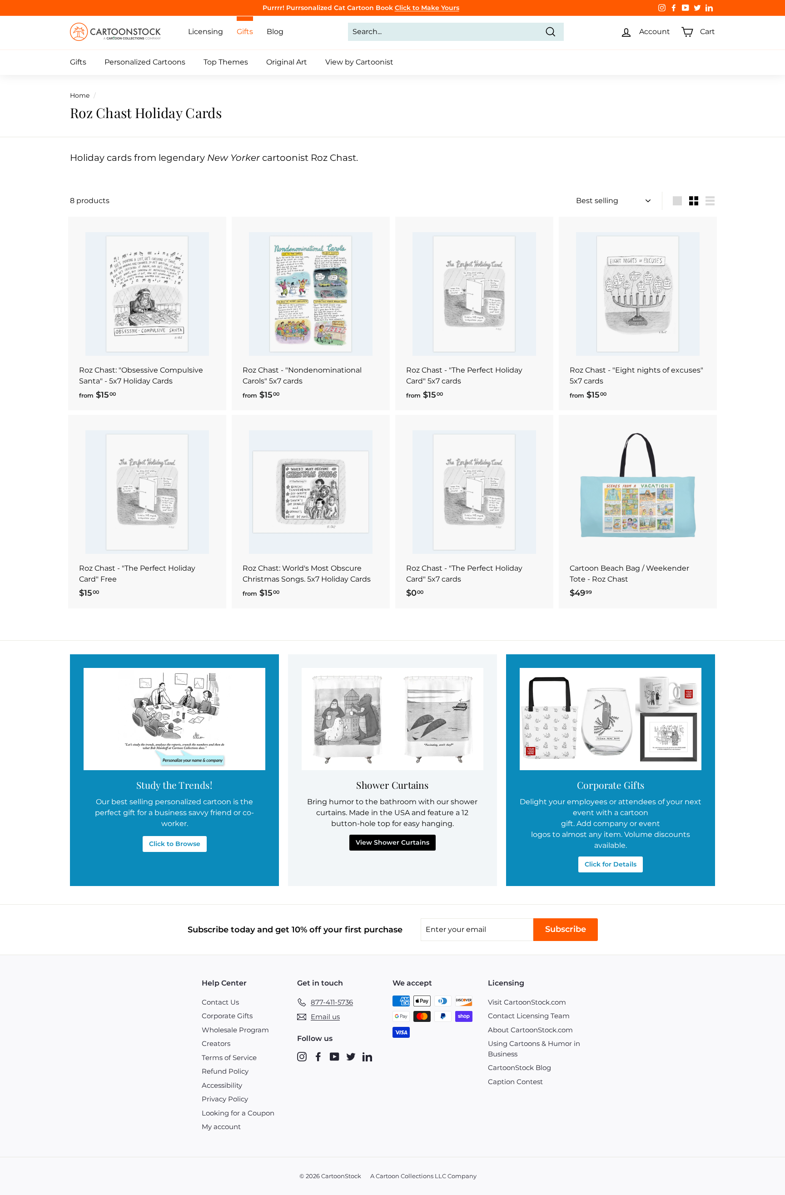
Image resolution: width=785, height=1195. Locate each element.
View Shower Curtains (392, 842)
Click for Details (610, 864)
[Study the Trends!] (174, 719)
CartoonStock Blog (519, 1067)
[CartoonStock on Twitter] (351, 1056)
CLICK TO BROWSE (433, 8)
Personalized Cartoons (144, 62)
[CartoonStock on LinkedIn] (367, 1056)
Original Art (286, 62)
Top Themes (226, 62)
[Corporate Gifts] (610, 719)
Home (79, 95)
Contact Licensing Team (529, 1015)
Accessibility (222, 1085)
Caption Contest (515, 1081)
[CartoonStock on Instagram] (302, 1056)
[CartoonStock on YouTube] (334, 1056)
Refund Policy (225, 1071)
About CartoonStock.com (530, 1030)
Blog (275, 31)
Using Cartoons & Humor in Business (534, 1048)
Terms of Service (229, 1057)
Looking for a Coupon (238, 1113)
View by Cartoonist (359, 62)
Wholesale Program (235, 1030)
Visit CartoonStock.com (527, 1002)
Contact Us (220, 1002)
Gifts (78, 62)
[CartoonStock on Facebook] (318, 1056)
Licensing (205, 31)
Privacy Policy (225, 1099)
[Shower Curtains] (392, 719)
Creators (216, 1043)
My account (221, 1126)
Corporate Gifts (227, 1015)
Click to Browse (174, 844)
